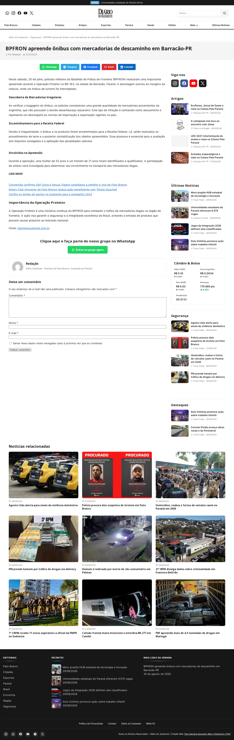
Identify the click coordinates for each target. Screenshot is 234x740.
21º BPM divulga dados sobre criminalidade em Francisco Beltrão (185, 570)
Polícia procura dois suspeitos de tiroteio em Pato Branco (208, 341)
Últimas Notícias (221, 25)
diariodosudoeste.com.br (34, 228)
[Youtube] (25, 13)
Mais (192, 25)
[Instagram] (13, 13)
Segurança (35, 37)
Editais (172, 25)
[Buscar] (224, 13)
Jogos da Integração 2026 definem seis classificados (206, 227)
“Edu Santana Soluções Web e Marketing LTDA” (207, 734)
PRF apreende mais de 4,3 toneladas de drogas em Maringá (188, 634)
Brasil (6, 689)
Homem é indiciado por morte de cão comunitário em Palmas (116, 570)
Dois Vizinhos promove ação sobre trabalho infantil (207, 243)
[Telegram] (35, 734)
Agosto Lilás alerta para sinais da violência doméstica (208, 324)
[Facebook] (19, 13)
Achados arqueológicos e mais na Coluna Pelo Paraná (207, 156)
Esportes (106, 25)
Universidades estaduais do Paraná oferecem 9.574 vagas (207, 211)
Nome (13, 322)
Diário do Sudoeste (18, 37)
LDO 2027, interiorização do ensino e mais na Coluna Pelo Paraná (208, 139)
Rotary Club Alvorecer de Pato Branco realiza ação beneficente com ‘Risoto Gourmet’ (63, 189)
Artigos (83, 25)
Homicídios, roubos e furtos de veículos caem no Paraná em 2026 (207, 358)
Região (7, 700)
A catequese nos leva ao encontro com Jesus (205, 122)
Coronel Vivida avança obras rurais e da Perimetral (207, 429)
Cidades (36, 25)
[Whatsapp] (7, 13)
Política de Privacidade (91, 723)
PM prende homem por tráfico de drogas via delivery (208, 375)
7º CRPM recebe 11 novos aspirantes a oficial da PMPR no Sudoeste (43, 634)
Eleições (59, 25)
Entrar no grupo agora (89, 249)
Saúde (150, 25)
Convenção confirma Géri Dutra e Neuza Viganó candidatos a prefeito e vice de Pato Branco (68, 184)
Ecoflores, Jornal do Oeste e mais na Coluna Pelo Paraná (207, 107)
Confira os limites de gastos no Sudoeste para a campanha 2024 (50, 194)
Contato (112, 723)
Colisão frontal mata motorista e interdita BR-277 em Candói (116, 634)
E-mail (13, 333)
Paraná (129, 25)
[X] (31, 13)
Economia (9, 695)
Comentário (17, 295)
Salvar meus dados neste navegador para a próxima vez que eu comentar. (58, 343)
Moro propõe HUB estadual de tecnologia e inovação (206, 194)
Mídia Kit (150, 723)
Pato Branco (11, 25)
